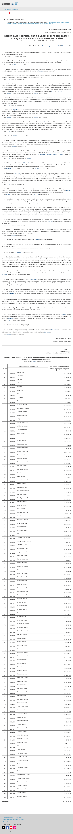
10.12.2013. (8, 320)
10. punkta (54, 329)
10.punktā (26, 163)
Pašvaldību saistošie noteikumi (12, 817)
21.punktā (4, 274)
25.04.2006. (8, 93)
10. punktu (47, 332)
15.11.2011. (41, 40)
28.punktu (28, 158)
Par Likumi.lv (18, 824)
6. (52, 91)
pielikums (63, 314)
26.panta (63, 46)
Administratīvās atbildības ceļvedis (13, 819)
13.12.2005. (18, 252)
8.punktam (60, 91)
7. (54, 91)
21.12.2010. (8, 194)
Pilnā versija (6, 824)
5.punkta (68, 190)
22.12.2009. (8, 248)
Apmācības (6, 822)
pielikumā (11, 293)
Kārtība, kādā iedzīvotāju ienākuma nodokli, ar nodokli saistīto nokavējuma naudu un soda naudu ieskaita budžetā (38, 22)
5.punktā (40, 71)
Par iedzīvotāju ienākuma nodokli (51, 46)
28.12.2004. (8, 168)
